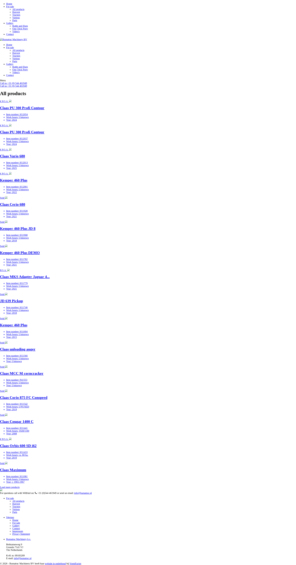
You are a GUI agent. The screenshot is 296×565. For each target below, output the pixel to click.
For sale (10, 6)
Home (9, 3)
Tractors (16, 15)
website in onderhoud (55, 563)
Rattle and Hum (20, 26)
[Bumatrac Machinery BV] (13, 39)
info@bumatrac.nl (83, 493)
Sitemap (10, 517)
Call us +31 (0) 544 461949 (13, 83)
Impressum (17, 531)
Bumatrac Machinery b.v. (18, 539)
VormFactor (75, 563)
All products (18, 9)
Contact (10, 34)
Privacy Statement (21, 534)
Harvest (16, 12)
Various (16, 17)
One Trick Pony (20, 28)
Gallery (9, 23)
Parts (14, 20)
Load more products (10, 487)
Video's (16, 31)
